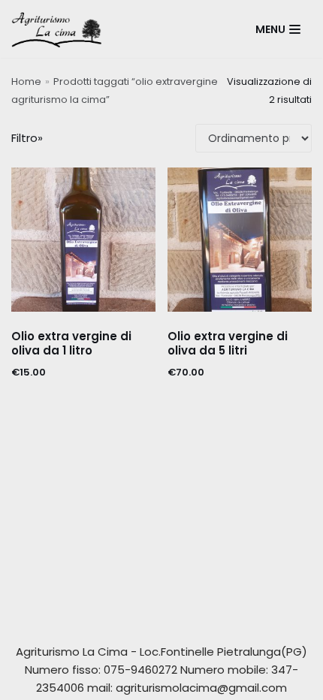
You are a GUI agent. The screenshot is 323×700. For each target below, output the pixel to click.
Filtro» (27, 138)
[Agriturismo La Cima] (60, 29)
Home (26, 81)
